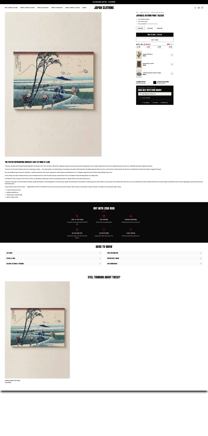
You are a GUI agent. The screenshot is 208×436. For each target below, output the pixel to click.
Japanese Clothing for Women (12, 407)
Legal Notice (58, 421)
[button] (11, 7)
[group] (104, 2)
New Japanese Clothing (10, 402)
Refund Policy (58, 407)
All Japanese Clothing (10, 419)
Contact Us (58, 413)
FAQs (56, 410)
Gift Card (108, 413)
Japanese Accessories (10, 410)
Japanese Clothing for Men (11, 405)
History (108, 402)
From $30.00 (8, 382)
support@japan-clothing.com (149, 94)
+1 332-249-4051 (146, 98)
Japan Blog (108, 410)
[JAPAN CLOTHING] (104, 7)
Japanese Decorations (144, 12)
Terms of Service (59, 419)
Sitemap (108, 416)
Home (137, 12)
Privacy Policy (58, 416)
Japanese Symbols (9, 416)
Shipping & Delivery (60, 402)
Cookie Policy (58, 424)
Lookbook (108, 407)
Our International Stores (112, 405)
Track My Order (59, 405)
